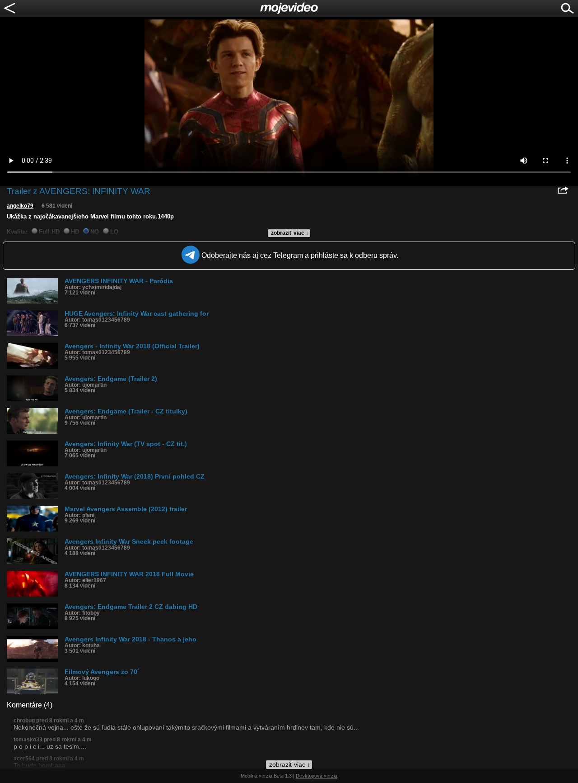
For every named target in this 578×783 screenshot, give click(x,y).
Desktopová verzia (316, 775)
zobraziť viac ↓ (289, 233)
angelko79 (20, 206)
